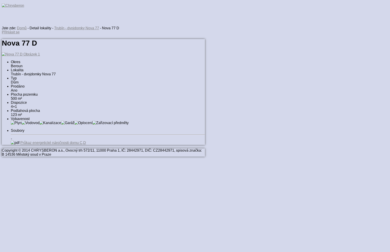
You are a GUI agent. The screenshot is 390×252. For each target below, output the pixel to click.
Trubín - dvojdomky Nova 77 (76, 28)
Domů (22, 28)
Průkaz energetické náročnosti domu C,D (53, 143)
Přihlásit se (11, 32)
